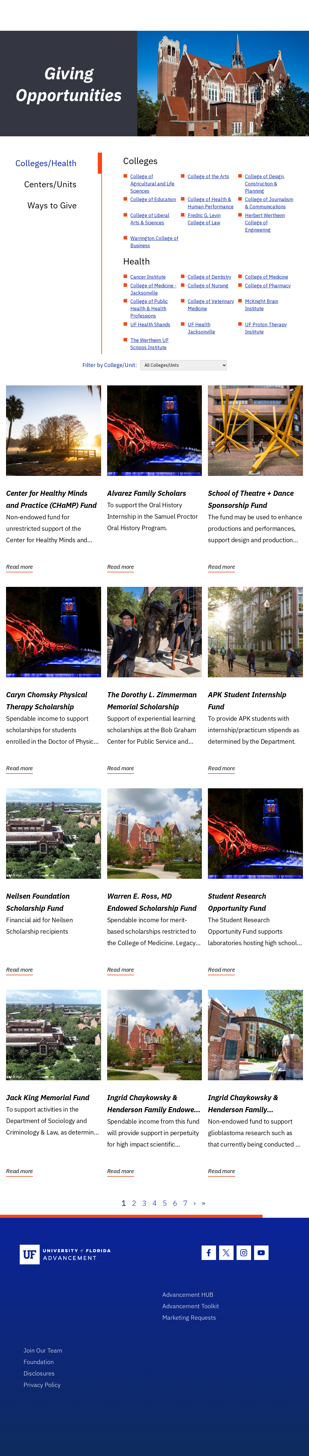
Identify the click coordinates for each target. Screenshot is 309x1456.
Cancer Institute (148, 277)
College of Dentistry (209, 277)
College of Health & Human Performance (211, 203)
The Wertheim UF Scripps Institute (149, 343)
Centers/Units (50, 184)
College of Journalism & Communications (269, 203)
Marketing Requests (189, 1317)
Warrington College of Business (154, 241)
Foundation (39, 1362)
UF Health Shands (150, 324)
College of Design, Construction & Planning (265, 183)
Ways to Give (52, 205)
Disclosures (39, 1373)
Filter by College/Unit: (109, 365)
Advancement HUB (187, 1294)
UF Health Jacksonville (201, 328)
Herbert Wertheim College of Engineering (265, 222)
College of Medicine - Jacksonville (153, 289)
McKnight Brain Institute (261, 305)
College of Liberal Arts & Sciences (149, 219)
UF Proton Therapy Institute (266, 328)
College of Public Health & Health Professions (149, 308)
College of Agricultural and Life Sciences (152, 183)
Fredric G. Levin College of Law (204, 219)
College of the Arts (208, 176)
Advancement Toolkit (190, 1306)
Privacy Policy (42, 1385)
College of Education (153, 199)
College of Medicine (266, 277)
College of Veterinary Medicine (211, 305)
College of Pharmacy (268, 286)
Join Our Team (43, 1350)
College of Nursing (208, 286)
